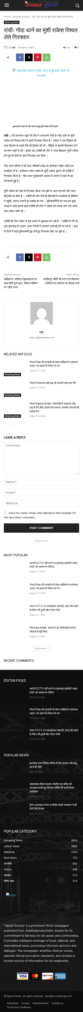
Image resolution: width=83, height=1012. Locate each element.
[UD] (6, 47)
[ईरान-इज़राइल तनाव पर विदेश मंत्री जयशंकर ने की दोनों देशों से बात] (15, 811)
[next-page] (12, 424)
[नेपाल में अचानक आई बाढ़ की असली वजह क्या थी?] (15, 389)
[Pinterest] (38, 57)
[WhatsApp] (46, 57)
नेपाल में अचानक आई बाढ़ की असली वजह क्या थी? (53, 382)
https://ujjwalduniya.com (41, 337)
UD (13, 47)
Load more (40, 648)
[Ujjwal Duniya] (41, 5)
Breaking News (21, 16)
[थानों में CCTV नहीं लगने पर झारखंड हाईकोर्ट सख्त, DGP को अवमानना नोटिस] (15, 569)
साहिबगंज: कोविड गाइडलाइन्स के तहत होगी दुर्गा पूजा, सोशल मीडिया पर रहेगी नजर (20, 283)
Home (7, 16)
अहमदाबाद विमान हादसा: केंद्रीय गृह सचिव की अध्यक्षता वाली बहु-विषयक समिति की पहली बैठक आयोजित (52, 787)
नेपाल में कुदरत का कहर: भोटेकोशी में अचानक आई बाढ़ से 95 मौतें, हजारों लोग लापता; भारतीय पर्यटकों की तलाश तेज (54, 407)
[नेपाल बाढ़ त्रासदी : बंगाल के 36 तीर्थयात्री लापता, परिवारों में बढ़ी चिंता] (15, 634)
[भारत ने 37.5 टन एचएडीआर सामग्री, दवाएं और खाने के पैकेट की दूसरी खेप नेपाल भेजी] (15, 612)
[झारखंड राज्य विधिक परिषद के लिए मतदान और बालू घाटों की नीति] (15, 769)
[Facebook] (20, 57)
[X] (29, 57)
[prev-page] (6, 424)
